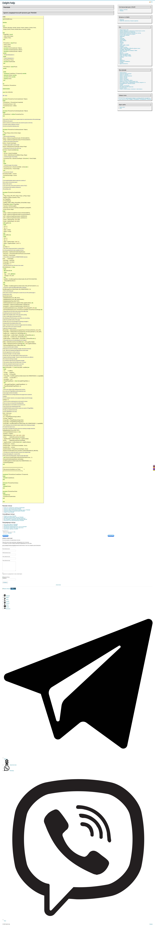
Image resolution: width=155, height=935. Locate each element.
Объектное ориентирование (125, 73)
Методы (124, 98)
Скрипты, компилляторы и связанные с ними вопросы (131, 88)
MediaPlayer (122, 60)
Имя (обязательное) (6, 548)
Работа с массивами (124, 79)
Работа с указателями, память (126, 80)
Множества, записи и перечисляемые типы (129, 81)
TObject (131, 99)
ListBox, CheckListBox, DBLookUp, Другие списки (130, 48)
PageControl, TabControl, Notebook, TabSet (128, 50)
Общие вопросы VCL (124, 29)
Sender (121, 98)
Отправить (5, 582)
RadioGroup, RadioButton (125, 61)
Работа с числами (123, 76)
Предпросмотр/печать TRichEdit (10, 525)
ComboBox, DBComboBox (125, 49)
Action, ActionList (123, 51)
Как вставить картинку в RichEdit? (11, 528)
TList (127, 99)
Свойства (127, 98)
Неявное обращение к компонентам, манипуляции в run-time (132, 30)
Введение (122, 19)
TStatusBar (122, 38)
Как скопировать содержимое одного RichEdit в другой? (15, 519)
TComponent (142, 99)
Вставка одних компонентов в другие (127, 34)
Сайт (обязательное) (6, 556)
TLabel (121, 43)
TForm (121, 37)
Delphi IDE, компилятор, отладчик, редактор (129, 20)
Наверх (151, 924)
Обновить (4, 578)
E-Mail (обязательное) (6, 552)
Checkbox (122, 57)
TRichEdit (10, 533)
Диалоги (121, 52)
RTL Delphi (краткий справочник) (126, 86)
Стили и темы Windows (124, 35)
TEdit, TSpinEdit (123, 40)
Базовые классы (123, 87)
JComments (58, 584)
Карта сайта (122, 107)
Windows (121, 10)
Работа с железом (123, 9)
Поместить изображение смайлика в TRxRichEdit (14, 507)
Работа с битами (123, 78)
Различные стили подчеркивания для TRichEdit (14, 520)
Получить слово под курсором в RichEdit (12, 508)
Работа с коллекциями (124, 85)
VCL (14, 532)
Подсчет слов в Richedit (9, 512)
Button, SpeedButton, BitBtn (125, 54)
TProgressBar (122, 39)
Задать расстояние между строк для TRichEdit (13, 517)
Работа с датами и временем (126, 75)
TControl (149, 99)
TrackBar (121, 62)
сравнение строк (143, 98)
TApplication (122, 36)
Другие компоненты (124, 63)
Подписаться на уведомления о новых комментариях (12, 573)
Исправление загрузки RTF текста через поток (13, 527)
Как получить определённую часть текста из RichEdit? (15, 526)
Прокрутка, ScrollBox (124, 53)
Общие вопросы (123, 72)
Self (119, 98)
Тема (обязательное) (6, 560)
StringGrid (122, 46)
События (131, 98)
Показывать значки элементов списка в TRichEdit (14, 511)
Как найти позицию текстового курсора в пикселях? (14, 518)
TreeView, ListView (123, 47)
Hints (121, 58)
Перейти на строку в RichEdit (10, 516)
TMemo (121, 41)
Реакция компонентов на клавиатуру (127, 31)
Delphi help (124, 99)
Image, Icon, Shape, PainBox (125, 55)
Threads (121, 84)
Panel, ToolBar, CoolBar (124, 45)
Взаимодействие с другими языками (127, 83)
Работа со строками (124, 74)
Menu (121, 59)
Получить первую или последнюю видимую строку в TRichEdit (17, 509)
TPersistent (136, 99)
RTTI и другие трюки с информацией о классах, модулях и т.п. (133, 82)
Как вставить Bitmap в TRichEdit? (11, 524)
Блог (121, 108)
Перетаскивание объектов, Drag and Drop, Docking (130, 33)
